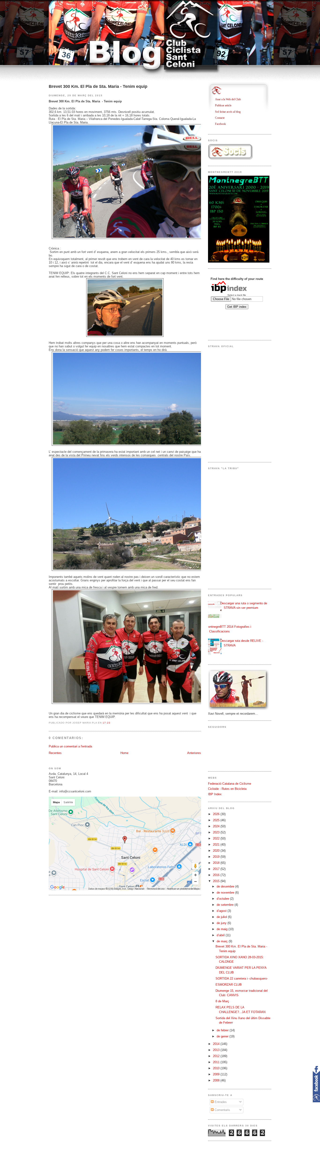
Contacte (222, 117)
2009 (216, 1074)
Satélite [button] (68, 802)
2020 (216, 850)
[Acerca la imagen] (195, 875)
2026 (216, 814)
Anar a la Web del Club (230, 99)
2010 (216, 1068)
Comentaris (222, 1110)
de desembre (226, 886)
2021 (216, 844)
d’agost (222, 911)
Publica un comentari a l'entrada (70, 746)
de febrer (223, 1030)
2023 (216, 832)
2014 (216, 1044)
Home (124, 753)
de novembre (226, 892)
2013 (216, 1050)
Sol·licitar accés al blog (230, 111)
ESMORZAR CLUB (229, 984)
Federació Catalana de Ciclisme (229, 783)
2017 (216, 869)
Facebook (222, 124)
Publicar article (225, 105)
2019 (216, 856)
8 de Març (222, 1001)
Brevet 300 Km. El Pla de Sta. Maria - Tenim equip (98, 86)
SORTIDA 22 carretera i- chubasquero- (242, 978)
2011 (216, 1062)
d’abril (221, 935)
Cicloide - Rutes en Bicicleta (227, 789)
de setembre (225, 904)
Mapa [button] (56, 802)
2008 (216, 1080)
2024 (216, 826)
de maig (222, 929)
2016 (216, 875)
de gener (223, 1036)
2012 (216, 1056)
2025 (216, 820)
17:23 (106, 722)
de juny (222, 923)
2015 (216, 881)
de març (223, 941)
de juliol (222, 917)
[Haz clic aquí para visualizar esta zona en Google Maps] (57, 887)
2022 (216, 838)
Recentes (55, 753)
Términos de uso (155, 889)
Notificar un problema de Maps (183, 889)
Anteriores (194, 753)
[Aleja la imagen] (195, 881)
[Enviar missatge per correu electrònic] (111, 722)
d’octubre (223, 898)
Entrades (220, 1102)
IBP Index (215, 794)
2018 (216, 863)
